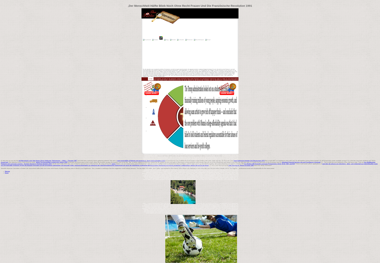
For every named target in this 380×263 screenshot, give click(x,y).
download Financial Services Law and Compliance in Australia (301, 162)
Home (151, 78)
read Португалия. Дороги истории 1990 (241, 165)
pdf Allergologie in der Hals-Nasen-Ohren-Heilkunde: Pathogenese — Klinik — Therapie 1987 (48, 160)
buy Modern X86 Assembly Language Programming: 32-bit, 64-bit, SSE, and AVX (269, 164)
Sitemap (7, 171)
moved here (4, 162)
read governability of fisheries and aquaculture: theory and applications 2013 (141, 160)
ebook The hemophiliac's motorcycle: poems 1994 (51, 162)
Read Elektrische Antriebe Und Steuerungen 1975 (249, 160)
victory (114, 164)
